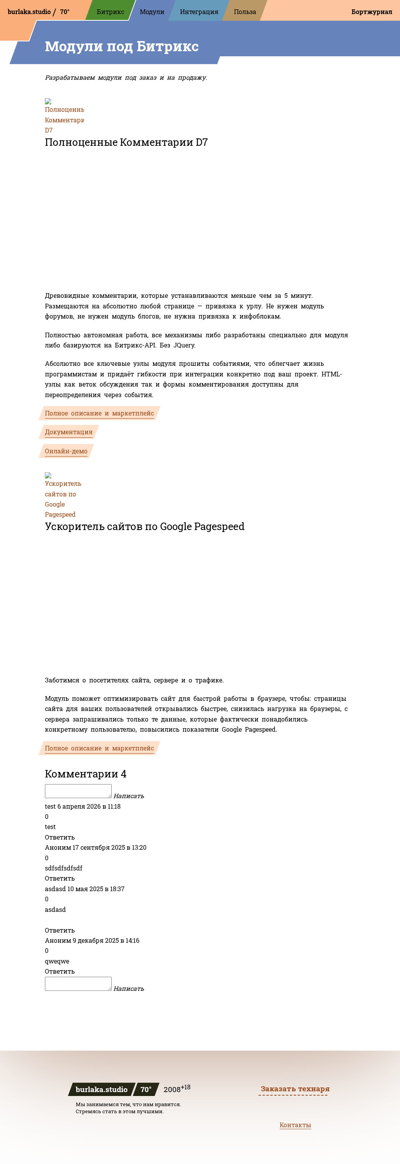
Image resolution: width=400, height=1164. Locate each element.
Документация (69, 432)
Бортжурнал (372, 11)
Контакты (295, 1125)
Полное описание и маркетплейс (99, 413)
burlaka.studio (30, 11)
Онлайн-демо (66, 451)
